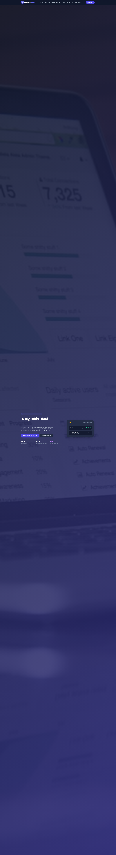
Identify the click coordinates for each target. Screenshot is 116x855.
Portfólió (68, 2)
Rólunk (45, 2)
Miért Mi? (58, 2)
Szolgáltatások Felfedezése (30, 435)
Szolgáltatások (51, 2)
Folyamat (63, 2)
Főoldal (41, 2)
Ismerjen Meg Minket (46, 435)
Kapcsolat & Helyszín (76, 2)
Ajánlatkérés (89, 2)
